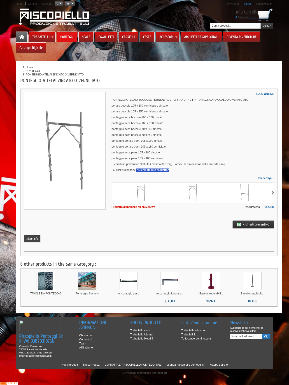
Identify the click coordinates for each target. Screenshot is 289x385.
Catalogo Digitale (31, 48)
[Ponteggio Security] (87, 281)
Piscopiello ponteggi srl (152, 372)
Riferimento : (253, 207)
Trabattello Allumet (141, 334)
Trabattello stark (140, 330)
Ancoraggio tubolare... (169, 293)
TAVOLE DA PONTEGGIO (45, 293)
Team (82, 343)
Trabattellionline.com (194, 330)
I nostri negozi (91, 364)
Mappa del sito (219, 364)
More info (32, 239)
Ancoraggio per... (128, 293)
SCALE (86, 37)
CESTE (147, 37)
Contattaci (85, 339)
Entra (247, 3)
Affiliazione (86, 347)
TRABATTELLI (41, 37)
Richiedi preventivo (256, 224)
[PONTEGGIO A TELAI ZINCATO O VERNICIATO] (141, 193)
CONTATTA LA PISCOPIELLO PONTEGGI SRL (133, 364)
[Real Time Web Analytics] (9, 383)
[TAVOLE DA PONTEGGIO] (46, 281)
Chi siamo (85, 335)
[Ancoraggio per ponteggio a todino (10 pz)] (128, 281)
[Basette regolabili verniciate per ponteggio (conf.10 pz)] (211, 281)
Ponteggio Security (87, 293)
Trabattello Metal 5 (141, 338)
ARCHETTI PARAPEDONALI (201, 37)
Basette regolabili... (211, 293)
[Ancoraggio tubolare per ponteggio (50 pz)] (170, 281)
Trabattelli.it (188, 334)
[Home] (22, 37)
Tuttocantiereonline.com (196, 338)
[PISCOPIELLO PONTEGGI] (54, 17)
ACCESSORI (166, 37)
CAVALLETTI (106, 37)
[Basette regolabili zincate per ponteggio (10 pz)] (252, 281)
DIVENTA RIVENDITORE (241, 37)
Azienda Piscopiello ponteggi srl (185, 364)
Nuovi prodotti (70, 364)
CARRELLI (128, 37)
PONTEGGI (67, 37)
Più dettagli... (266, 178)
